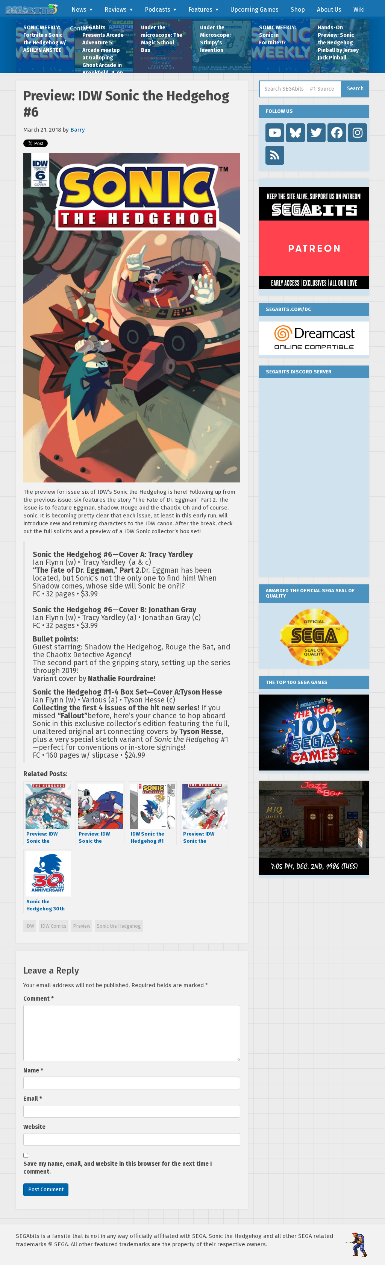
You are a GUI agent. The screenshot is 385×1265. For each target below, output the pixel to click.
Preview (81, 926)
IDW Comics (54, 926)
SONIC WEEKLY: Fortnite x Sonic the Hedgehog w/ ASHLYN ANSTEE (44, 38)
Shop (298, 9)
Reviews (116, 9)
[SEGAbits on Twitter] (316, 132)
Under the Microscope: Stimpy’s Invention (215, 38)
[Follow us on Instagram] (357, 132)
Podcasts (157, 9)
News (78, 9)
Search (355, 88)
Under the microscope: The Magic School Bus (161, 38)
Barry (77, 129)
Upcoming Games (254, 9)
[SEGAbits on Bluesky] (295, 132)
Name (33, 1070)
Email (32, 1098)
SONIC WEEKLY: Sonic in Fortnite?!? (277, 35)
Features (200, 9)
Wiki (359, 9)
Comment (38, 998)
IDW (29, 926)
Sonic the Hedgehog (119, 926)
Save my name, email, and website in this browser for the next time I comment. (117, 1167)
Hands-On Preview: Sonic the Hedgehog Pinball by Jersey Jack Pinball (338, 42)
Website (34, 1127)
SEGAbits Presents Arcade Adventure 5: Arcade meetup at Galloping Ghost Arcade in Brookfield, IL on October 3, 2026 (103, 48)
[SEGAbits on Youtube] (274, 132)
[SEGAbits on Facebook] (336, 132)
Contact (80, 28)
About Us (329, 9)
